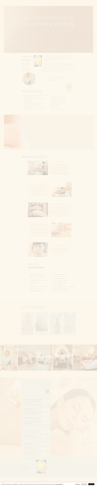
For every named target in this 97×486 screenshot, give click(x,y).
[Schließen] (95, 484)
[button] (66, 222)
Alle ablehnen (84, 484)
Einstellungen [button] (77, 484)
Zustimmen (91, 484)
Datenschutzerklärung (59, 484)
